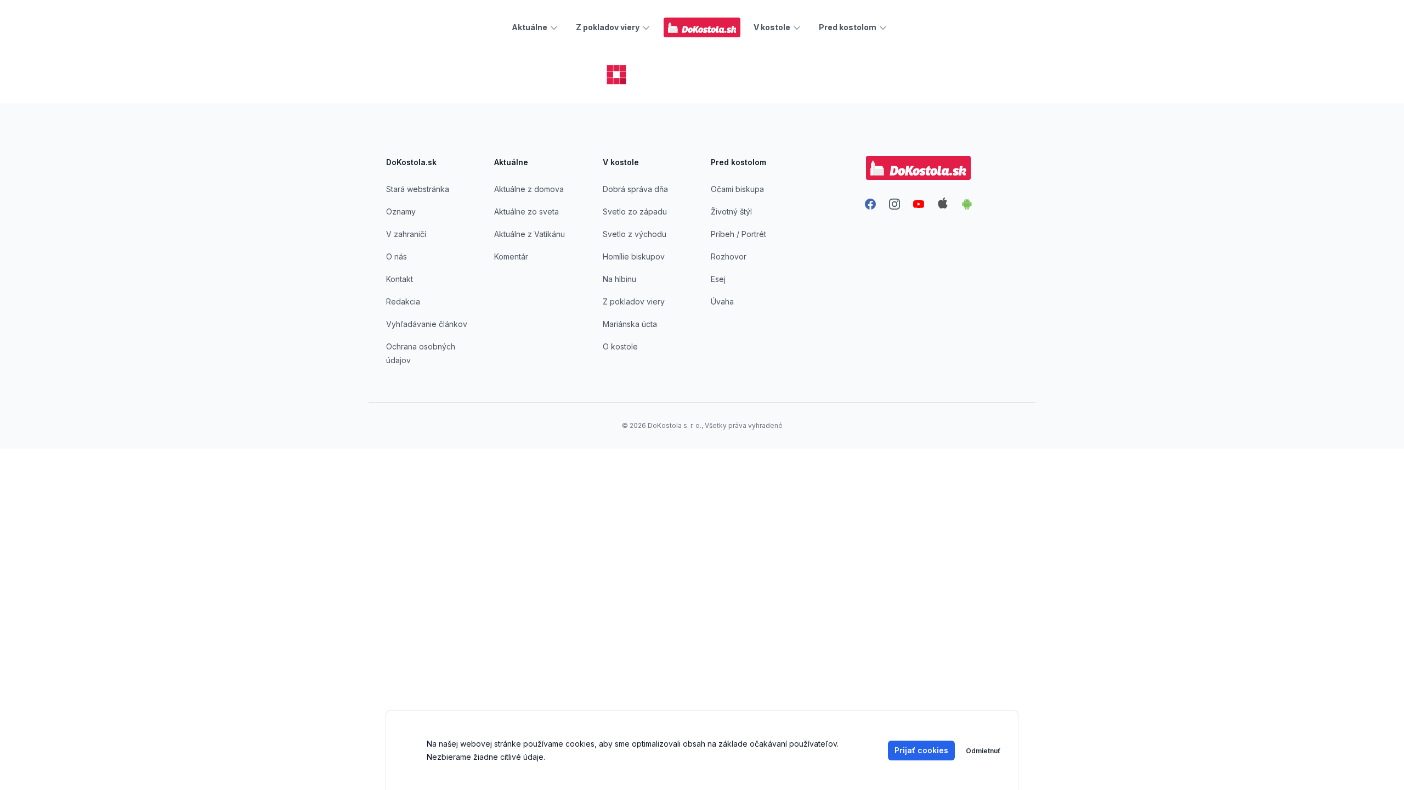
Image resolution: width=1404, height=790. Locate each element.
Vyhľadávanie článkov (426, 324)
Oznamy (401, 211)
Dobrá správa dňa (635, 189)
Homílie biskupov (634, 256)
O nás (396, 256)
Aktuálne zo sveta (526, 211)
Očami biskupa (737, 189)
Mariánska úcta (630, 324)
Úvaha (722, 301)
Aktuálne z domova (529, 189)
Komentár (511, 256)
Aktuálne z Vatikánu (529, 234)
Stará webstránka (417, 189)
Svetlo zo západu (635, 211)
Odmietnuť (983, 751)
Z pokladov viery (634, 301)
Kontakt (399, 279)
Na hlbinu (619, 279)
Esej (718, 279)
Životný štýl (731, 211)
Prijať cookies (921, 750)
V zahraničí (406, 234)
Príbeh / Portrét (738, 234)
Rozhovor (728, 256)
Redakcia (403, 301)
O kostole (620, 346)
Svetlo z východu (634, 234)
